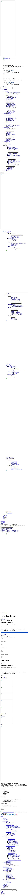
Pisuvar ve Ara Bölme (10, 166)
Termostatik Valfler (10, 140)
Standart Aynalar (14, 466)
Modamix (2, 716)
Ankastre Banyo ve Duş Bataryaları (13, 92)
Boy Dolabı (8, 124)
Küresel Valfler (9, 132)
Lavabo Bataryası (12, 233)
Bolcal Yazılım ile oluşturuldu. (8, 812)
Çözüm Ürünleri (6, 141)
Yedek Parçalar (6, 170)
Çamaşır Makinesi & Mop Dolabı (12, 125)
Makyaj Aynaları (9, 119)
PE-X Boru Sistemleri (10, 134)
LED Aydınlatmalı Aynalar (16, 469)
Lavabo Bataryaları (10, 103)
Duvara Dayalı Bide (12, 97)
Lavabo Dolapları (9, 126)
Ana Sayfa (3, 525)
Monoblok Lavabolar (12, 162)
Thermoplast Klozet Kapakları (14, 156)
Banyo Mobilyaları (7, 122)
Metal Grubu (8, 133)
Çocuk (7, 142)
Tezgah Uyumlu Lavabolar (13, 164)
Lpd (1, 724)
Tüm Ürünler (9, 513)
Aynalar (10, 465)
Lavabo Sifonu (11, 110)
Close (2, 816)
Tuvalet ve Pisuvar (12, 315)
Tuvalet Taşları (9, 169)
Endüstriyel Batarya (10, 102)
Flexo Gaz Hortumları (10, 129)
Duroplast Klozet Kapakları (14, 155)
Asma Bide (10, 96)
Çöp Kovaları (8, 116)
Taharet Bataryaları (10, 112)
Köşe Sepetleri (9, 117)
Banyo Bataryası (11, 242)
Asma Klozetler (11, 150)
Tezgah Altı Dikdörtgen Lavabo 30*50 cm (9, 531)
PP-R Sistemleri (9, 135)
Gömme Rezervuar (10, 131)
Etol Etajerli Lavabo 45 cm (6, 528)
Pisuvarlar (10, 168)
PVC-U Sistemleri (9, 136)
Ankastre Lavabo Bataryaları (12, 93)
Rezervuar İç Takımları (10, 139)
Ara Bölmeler (11, 167)
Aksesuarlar (10, 459)
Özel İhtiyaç (8, 143)
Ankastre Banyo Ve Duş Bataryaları (18, 243)
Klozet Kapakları (9, 154)
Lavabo (9, 307)
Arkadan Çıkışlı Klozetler (13, 149)
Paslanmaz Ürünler (10, 120)
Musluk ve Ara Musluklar (11, 105)
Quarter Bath (3, 713)
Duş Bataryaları (9, 99)
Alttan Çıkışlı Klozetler (13, 148)
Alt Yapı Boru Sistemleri (11, 128)
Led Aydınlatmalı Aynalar (11, 118)
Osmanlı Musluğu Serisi (11, 107)
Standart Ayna (9, 121)
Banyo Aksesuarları (7, 113)
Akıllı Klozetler (11, 147)
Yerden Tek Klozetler (12, 153)
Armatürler (5, 91)
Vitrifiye (5, 145)
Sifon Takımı (8, 109)
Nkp (1, 715)
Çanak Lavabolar (11, 160)
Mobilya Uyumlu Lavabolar (14, 161)
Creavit (5, 677)
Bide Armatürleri (9, 98)
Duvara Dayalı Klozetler (13, 152)
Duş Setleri (8, 100)
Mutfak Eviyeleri (11, 163)
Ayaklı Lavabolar (11, 159)
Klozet (7, 146)
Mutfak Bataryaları (9, 106)
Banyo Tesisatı (6, 127)
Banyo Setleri (8, 114)
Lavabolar (8, 157)
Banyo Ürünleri (9, 365)
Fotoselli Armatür (11, 104)
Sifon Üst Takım (11, 111)
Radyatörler (8, 138)
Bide (7, 95)
